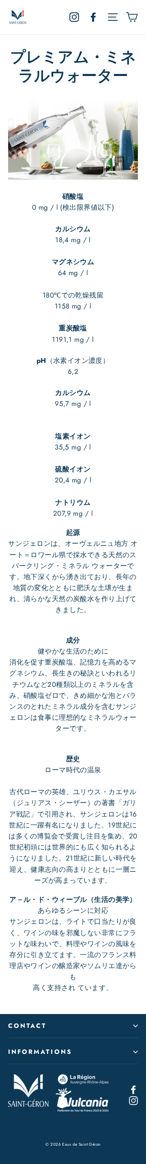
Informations (40, 1051)
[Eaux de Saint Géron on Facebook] (133, 1089)
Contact (27, 1025)
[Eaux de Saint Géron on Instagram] (133, 1100)
